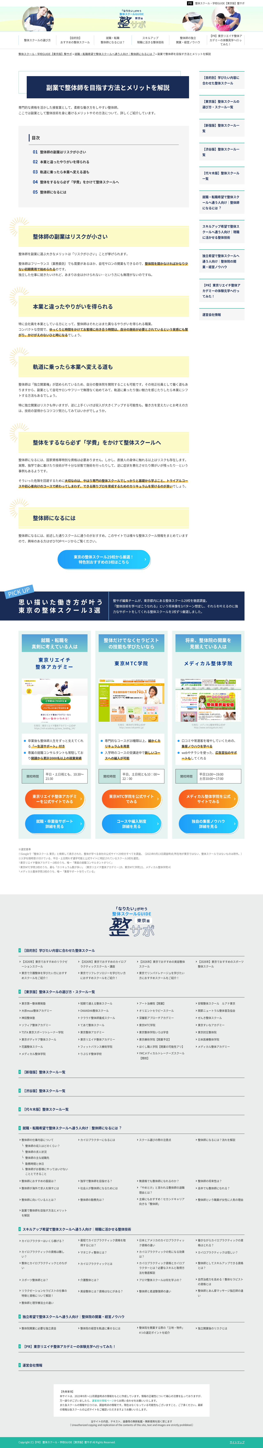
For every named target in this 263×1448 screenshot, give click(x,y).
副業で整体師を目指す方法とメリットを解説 (44, 1212)
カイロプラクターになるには (97, 1140)
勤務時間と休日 (34, 1164)
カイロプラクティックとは (96, 1264)
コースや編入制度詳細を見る (131, 823)
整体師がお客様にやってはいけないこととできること (46, 1171)
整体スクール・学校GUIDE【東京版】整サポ (220, 3)
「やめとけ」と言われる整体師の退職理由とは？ (162, 1189)
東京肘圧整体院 (207, 1032)
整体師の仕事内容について (38, 1140)
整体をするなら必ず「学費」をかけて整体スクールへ (79, 181)
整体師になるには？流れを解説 (216, 1140)
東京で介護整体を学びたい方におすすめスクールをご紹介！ (44, 975)
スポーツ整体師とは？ (35, 1280)
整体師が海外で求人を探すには (40, 1188)
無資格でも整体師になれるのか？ (159, 1181)
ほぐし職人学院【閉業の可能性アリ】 (162, 1046)
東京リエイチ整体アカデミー (97, 1039)
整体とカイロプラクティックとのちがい (44, 1265)
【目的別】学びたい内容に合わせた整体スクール (220, 80)
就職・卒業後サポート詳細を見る (54, 823)
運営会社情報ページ (103, 1400)
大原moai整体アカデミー (37, 1010)
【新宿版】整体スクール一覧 (220, 128)
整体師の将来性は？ (210, 1181)
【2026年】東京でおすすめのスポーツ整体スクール (221, 964)
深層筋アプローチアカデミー (156, 1018)
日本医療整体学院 (208, 1039)
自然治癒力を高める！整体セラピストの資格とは (220, 1281)
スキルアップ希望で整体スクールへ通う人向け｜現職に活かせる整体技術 (220, 231)
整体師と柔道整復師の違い (155, 1291)
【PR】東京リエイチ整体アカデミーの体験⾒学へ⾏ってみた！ (221, 290)
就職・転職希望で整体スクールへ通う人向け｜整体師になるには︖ (220, 202)
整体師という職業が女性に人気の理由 (220, 1200)
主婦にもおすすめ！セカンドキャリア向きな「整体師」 (162, 1201)
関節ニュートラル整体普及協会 (216, 1010)
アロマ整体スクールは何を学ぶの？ (160, 1280)
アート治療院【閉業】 (152, 1003)
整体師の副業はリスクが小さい (63, 151)
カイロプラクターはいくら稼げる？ (43, 1241)
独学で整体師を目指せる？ (96, 1181)
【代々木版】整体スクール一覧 (220, 176)
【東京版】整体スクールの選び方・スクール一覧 (220, 104)
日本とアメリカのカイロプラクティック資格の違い (162, 1242)
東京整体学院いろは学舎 (153, 1032)
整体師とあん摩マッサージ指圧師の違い (220, 1293)
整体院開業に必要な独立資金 (39, 1328)
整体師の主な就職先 (37, 1158)
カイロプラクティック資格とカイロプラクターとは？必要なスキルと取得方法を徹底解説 (162, 1268)
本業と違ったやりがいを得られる (64, 161)
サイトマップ (237, 1442)
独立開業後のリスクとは (212, 1328)
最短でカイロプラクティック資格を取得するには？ (103, 1242)
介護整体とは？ (89, 1280)
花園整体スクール (32, 1046)
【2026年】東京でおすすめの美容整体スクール (162, 964)
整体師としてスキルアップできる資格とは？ (220, 1265)
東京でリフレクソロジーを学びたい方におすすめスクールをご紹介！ (103, 975)
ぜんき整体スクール (210, 1018)
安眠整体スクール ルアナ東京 (216, 1003)
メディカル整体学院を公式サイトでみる (208, 799)
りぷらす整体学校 (91, 1054)
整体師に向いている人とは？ (39, 1200)
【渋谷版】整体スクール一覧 (220, 152)
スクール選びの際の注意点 (155, 1140)
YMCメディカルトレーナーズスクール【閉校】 (162, 1055)
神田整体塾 (28, 1018)
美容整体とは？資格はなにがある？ (101, 1291)
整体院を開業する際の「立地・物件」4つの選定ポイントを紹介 (162, 1330)
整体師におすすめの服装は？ (39, 1181)
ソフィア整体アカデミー (36, 1025)
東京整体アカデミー (92, 1032)
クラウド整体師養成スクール (97, 1018)
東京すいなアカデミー (211, 1025)
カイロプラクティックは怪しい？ (218, 1252)
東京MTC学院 (147, 1025)
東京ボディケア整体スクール (39, 1039)
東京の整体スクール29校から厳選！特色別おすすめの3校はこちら (104, 559)
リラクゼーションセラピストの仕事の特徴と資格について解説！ (44, 1293)
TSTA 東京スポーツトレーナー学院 (42, 1032)
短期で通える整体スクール (96, 1003)
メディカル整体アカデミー (214, 1046)
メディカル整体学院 (34, 1054)
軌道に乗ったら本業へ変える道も (64, 171)
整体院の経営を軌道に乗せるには (100, 1328)
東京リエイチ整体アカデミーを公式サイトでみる (54, 799)
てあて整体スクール (92, 1025)
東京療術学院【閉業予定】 (155, 1039)
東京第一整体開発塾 (34, 1003)
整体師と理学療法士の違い (38, 1303)
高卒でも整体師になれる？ (214, 1188)
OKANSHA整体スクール (94, 1010)
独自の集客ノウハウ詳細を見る (208, 823)
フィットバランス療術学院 (96, 1046)
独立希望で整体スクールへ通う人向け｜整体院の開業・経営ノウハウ (220, 261)
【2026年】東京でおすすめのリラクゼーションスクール (44, 964)
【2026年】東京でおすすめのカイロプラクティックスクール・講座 (103, 964)
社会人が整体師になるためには (99, 1188)
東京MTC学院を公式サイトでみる (131, 799)
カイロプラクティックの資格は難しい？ (43, 1254)
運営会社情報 (211, 314)
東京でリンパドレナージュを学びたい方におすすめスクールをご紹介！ (162, 975)
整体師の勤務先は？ (92, 1200)
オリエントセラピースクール (156, 1010)
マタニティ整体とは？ (93, 1252)
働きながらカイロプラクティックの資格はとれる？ (220, 1242)
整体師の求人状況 (36, 1152)
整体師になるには (53, 191)
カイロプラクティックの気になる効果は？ (162, 1254)
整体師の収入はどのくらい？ (42, 1146)
